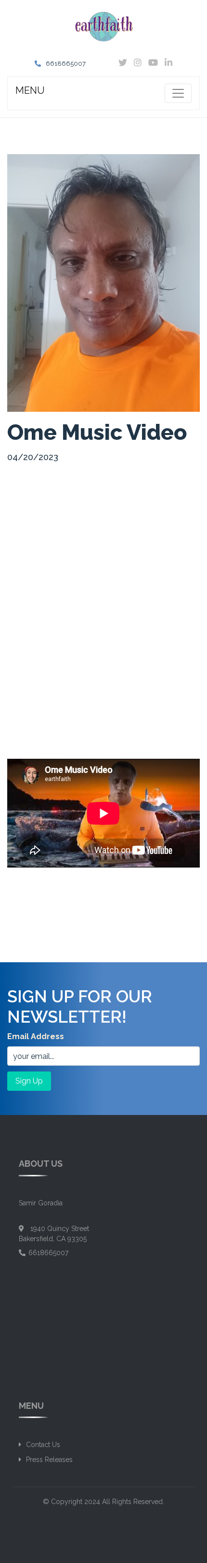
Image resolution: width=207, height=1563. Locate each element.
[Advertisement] (103, 577)
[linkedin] (168, 63)
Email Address (35, 1036)
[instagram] (140, 63)
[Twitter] (125, 63)
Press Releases (49, 1459)
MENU (30, 90)
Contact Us (43, 1444)
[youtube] (155, 63)
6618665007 (66, 63)
